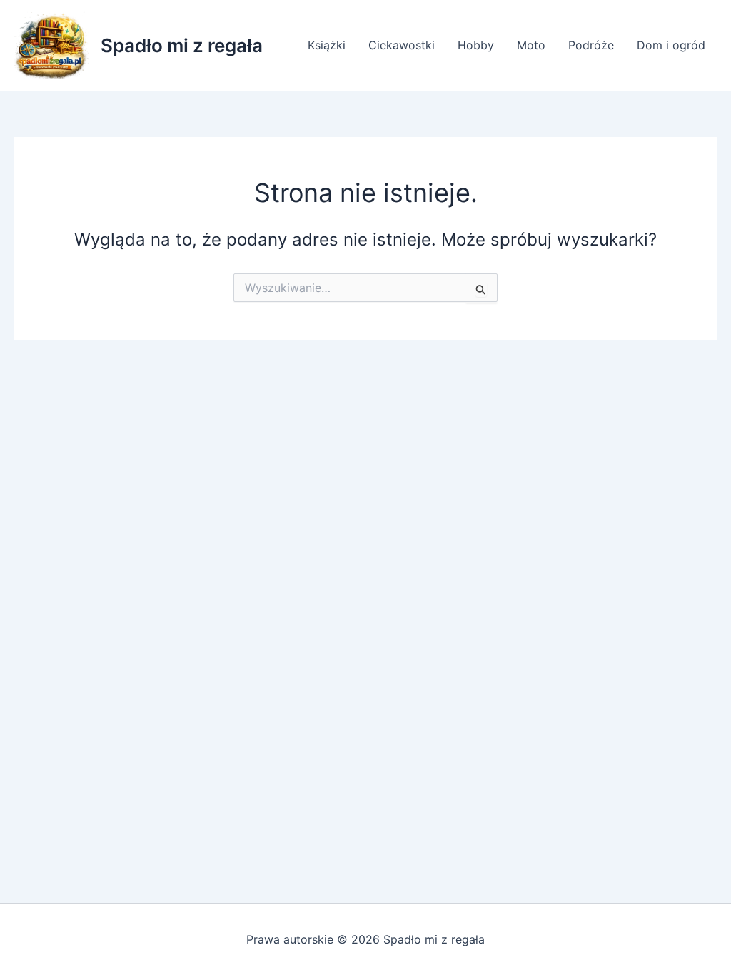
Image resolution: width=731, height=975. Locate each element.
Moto (531, 45)
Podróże (591, 45)
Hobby (476, 45)
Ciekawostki (401, 45)
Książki (327, 45)
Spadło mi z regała (182, 45)
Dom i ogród (671, 45)
